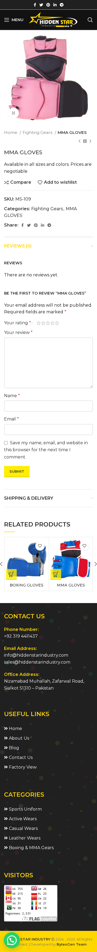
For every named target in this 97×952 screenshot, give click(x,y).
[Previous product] (79, 141)
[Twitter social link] (41, 4)
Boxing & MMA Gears (31, 847)
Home (11, 132)
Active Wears (22, 818)
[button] (12, 940)
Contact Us (20, 757)
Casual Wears (23, 828)
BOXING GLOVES (26, 585)
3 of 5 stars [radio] (48, 323)
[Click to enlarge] (13, 113)
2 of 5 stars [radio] (43, 323)
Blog (13, 747)
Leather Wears (24, 838)
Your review (18, 332)
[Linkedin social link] (55, 4)
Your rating (17, 323)
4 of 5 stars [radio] (52, 323)
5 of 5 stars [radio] (57, 323)
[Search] (90, 19)
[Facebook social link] (35, 4)
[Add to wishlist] (40, 546)
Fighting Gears (38, 132)
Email (11, 419)
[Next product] (90, 141)
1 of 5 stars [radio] (38, 323)
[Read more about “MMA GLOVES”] (55, 574)
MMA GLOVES (72, 132)
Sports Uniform (25, 809)
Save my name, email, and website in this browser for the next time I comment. (46, 450)
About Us (18, 738)
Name (12, 395)
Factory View (22, 767)
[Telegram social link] (61, 4)
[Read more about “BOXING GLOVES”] (11, 574)
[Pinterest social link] (48, 4)
